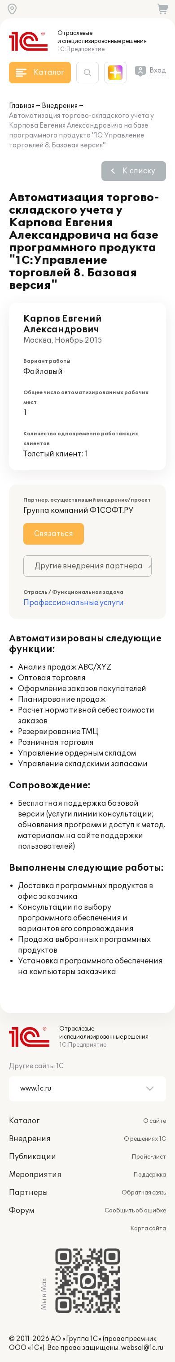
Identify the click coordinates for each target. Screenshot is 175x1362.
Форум (21, 1210)
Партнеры (28, 1192)
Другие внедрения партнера (89, 566)
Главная (22, 106)
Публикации (32, 1156)
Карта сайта (148, 1228)
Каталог (24, 1121)
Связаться (53, 533)
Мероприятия (35, 1174)
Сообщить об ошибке (135, 1210)
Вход (157, 70)
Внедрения (60, 106)
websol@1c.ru (142, 1348)
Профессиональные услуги (73, 602)
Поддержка (149, 1174)
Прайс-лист (148, 1156)
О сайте (154, 1121)
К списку (138, 171)
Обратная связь (144, 1192)
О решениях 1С (145, 1139)
